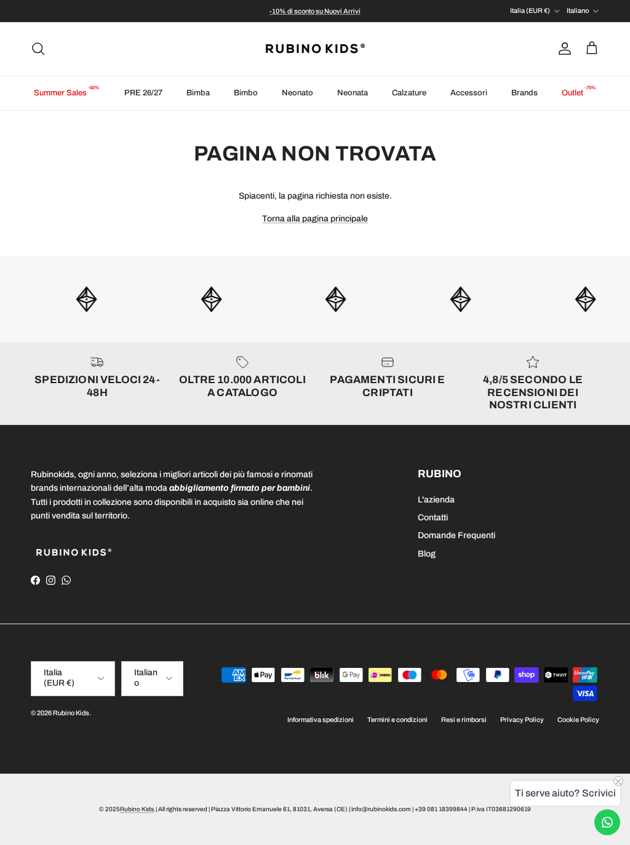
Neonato (297, 93)
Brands (524, 93)
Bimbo (246, 93)
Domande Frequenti (456, 535)
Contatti (433, 517)
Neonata (352, 93)
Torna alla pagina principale (315, 218)
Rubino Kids (71, 712)
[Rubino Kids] (315, 48)
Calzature (409, 93)
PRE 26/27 (143, 93)
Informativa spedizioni (320, 719)
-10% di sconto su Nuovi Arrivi (315, 11)
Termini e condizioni (397, 719)
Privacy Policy (522, 719)
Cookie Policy (578, 719)
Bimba (198, 93)
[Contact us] (607, 822)
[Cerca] (38, 48)
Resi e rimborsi (464, 719)
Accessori (468, 93)
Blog (427, 553)
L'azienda (436, 499)
